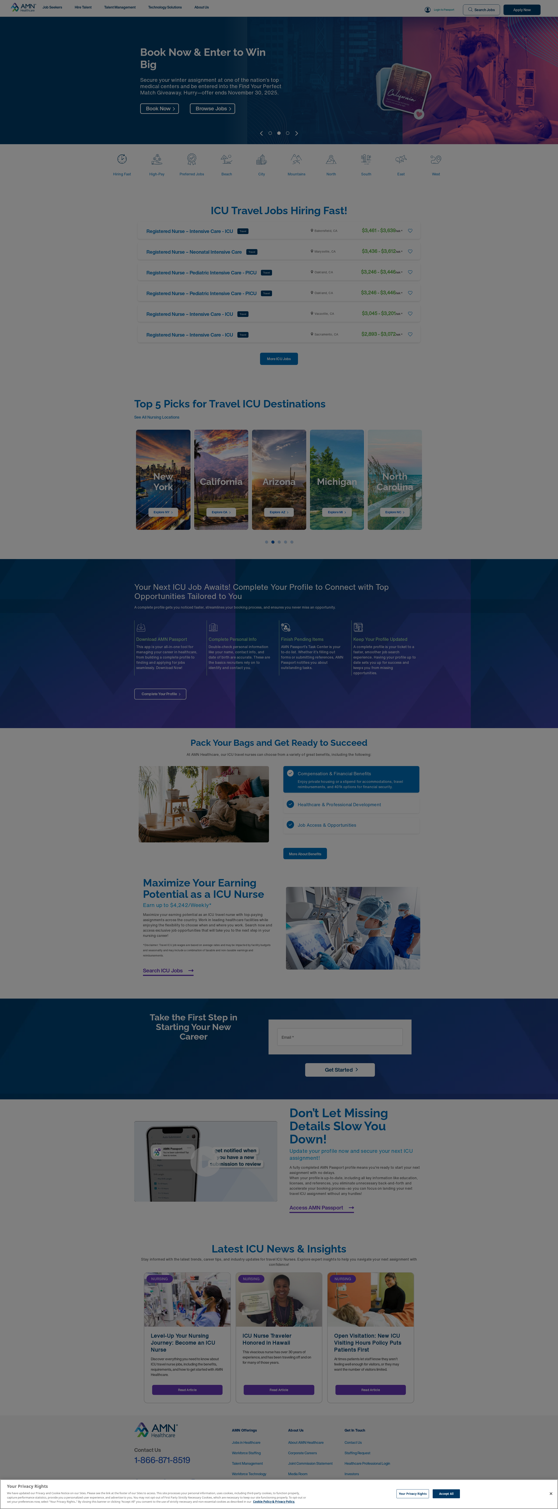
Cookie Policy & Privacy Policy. (274, 1502)
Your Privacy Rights (413, 1493)
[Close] (551, 1493)
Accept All (446, 1493)
